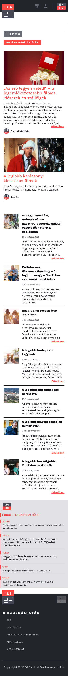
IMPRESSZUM (14, 627)
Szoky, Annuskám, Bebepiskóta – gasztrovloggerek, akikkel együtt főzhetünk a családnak (41, 223)
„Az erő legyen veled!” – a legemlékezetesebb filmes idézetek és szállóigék (29, 93)
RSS (9, 620)
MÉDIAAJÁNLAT (15, 649)
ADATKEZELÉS (15, 641)
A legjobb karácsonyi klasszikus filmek (24, 178)
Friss (6, 515)
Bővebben (57, 126)
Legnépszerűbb (27, 515)
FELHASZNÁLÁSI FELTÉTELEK (22, 634)
